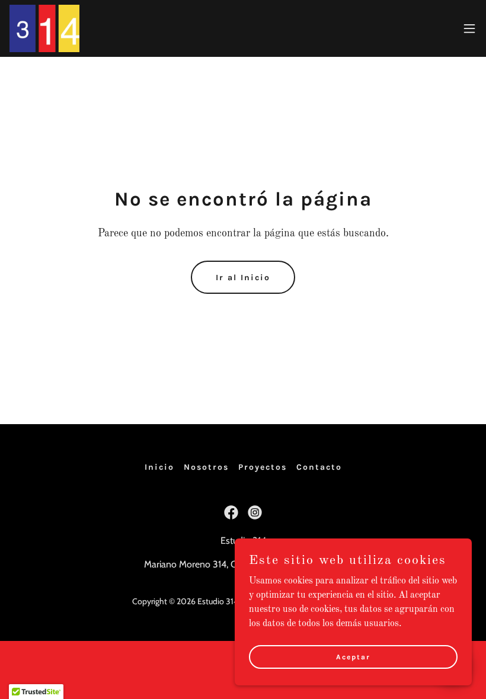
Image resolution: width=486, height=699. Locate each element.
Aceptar (353, 656)
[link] (44, 28)
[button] (469, 28)
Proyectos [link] (262, 467)
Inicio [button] (159, 467)
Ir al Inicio (243, 277)
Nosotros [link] (206, 467)
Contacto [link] (319, 467)
